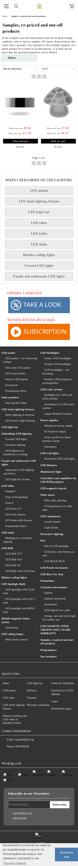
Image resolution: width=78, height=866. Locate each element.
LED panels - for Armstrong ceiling (20, 360)
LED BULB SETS (54, 561)
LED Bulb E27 (13, 553)
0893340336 (22, 746)
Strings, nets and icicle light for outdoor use (59, 618)
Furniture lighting (15, 445)
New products (48, 656)
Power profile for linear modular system (56, 439)
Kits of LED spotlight (56, 546)
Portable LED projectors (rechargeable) (57, 381)
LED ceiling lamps (12, 634)
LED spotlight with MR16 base (18, 610)
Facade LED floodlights (57, 364)
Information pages (61, 708)
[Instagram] (14, 754)
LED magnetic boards (53, 488)
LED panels (39, 190)
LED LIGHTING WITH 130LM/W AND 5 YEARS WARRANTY (55, 630)
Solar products (10, 397)
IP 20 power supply (55, 431)
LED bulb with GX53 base (20, 571)
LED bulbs (39, 233)
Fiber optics (47, 495)
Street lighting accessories (19, 415)
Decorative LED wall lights (59, 458)
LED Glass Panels (15, 373)
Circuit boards (52, 521)
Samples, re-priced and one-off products (57, 642)
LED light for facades (17, 479)
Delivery (31, 690)
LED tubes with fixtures (18, 520)
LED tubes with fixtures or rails (58, 554)
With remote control (16, 639)
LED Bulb (7, 548)
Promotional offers (15, 391)
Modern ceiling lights (39, 255)
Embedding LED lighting (16, 433)
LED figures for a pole (57, 610)
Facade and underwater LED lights (39, 276)
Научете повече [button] (14, 863)
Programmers (48, 650)
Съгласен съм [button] (66, 854)
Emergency (50, 446)
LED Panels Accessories (54, 567)
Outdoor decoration (55, 598)
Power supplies (49, 420)
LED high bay (39, 212)
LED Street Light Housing (20, 420)
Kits (42, 540)
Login (54, 701)
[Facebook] (6, 754)
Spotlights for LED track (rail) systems (57, 397)
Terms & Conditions (62, 683)
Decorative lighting (51, 534)
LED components (50, 516)
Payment (31, 697)
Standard (10, 491)
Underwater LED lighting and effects (18, 472)
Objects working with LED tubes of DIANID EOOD (15, 719)
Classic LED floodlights (57, 358)
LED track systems (51, 389)
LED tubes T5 (13, 508)
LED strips (39, 244)
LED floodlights (49, 353)
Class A (9, 503)
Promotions (47, 581)
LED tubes (39, 223)
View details (20, 141)
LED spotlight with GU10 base (18, 591)
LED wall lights (49, 453)
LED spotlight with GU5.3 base (19, 601)
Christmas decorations (53, 587)
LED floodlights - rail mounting (55, 372)
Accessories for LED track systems (58, 406)
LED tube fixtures (15, 514)
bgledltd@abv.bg (24, 739)
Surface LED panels (16, 379)
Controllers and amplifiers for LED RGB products (58, 480)
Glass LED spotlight (16, 497)
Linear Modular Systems (58, 413)
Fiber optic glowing (55, 500)
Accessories (11, 385)
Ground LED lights (39, 265)
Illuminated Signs (51, 471)
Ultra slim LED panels (17, 367)
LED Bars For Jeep (51, 574)
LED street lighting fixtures (39, 201)
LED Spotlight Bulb (13, 584)
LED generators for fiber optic (57, 508)
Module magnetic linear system (15, 620)
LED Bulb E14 (13, 559)
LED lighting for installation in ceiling (15, 452)
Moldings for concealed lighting (17, 540)
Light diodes (51, 527)
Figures (48, 592)
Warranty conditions (38, 705)
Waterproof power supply (58, 425)
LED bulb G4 (12, 565)
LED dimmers (48, 465)
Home (6, 683)
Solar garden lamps (16, 403)
